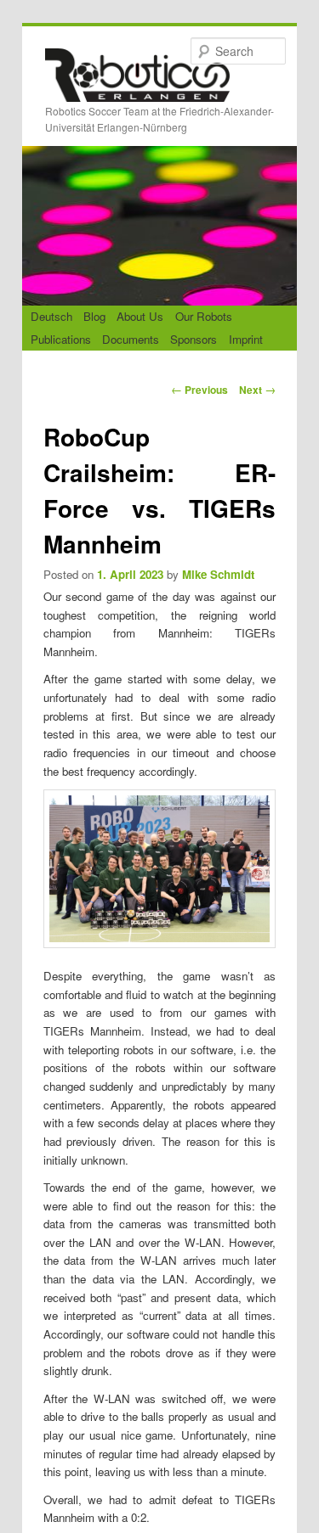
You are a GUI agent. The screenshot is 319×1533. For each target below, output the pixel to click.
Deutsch (51, 316)
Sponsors (193, 339)
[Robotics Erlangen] (137, 87)
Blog (94, 316)
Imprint (246, 339)
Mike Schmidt (218, 574)
